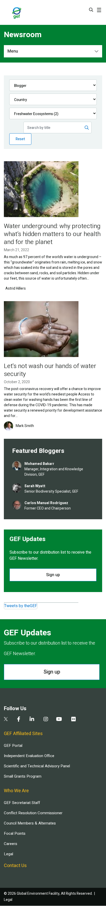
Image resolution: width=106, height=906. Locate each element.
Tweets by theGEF (20, 606)
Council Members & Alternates (30, 823)
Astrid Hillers (15, 288)
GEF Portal (13, 745)
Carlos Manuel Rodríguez (46, 503)
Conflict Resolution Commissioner (33, 813)
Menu (12, 51)
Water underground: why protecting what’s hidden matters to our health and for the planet (52, 234)
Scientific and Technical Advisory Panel (37, 766)
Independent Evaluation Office (29, 756)
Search (91, 10)
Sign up (53, 575)
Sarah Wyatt (34, 486)
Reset (20, 139)
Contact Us (15, 865)
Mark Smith (25, 426)
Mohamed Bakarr (39, 463)
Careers (10, 844)
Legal (8, 854)
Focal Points (14, 833)
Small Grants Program (22, 776)
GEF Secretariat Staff (22, 803)
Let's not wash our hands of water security (50, 370)
